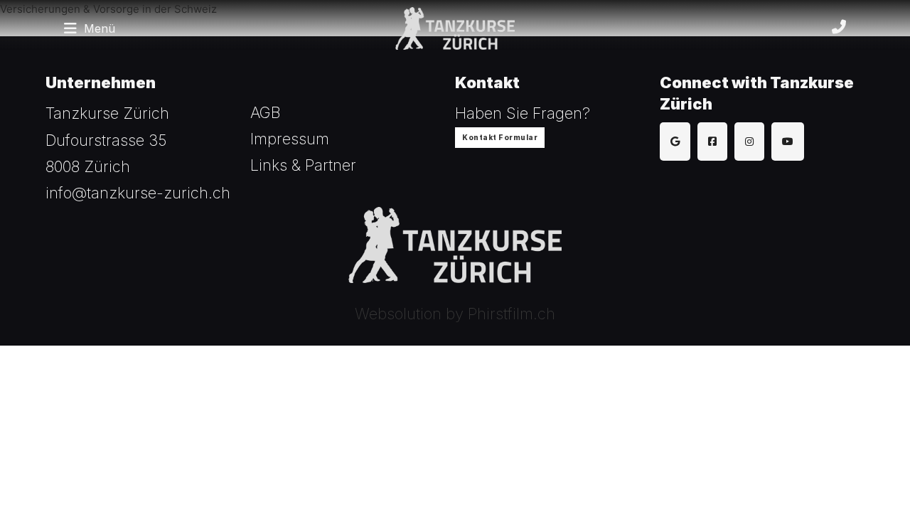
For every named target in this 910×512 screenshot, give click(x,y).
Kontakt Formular (499, 137)
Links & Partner (303, 165)
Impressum (289, 138)
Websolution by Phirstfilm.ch (455, 313)
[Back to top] (860, 469)
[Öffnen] (70, 28)
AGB (265, 112)
